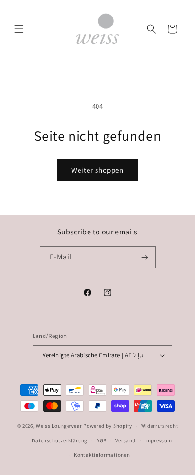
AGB (101, 440)
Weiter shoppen (97, 169)
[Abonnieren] (144, 257)
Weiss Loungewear (59, 426)
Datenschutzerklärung (60, 440)
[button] (19, 28)
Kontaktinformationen (102, 454)
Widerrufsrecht (159, 426)
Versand (125, 440)
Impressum (158, 440)
